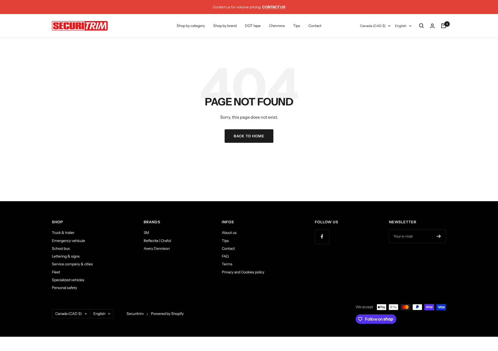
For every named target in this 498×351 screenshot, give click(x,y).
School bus (61, 248)
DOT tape (253, 25)
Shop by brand (225, 25)
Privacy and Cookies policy (243, 272)
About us (229, 232)
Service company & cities (72, 264)
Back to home (249, 136)
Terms (227, 264)
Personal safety (64, 287)
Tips (296, 25)
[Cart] (443, 25)
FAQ (225, 256)
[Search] (421, 25)
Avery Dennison (157, 248)
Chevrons (277, 25)
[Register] (439, 236)
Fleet (56, 272)
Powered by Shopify (167, 313)
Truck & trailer (63, 232)
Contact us (273, 7)
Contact (314, 25)
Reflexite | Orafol (157, 240)
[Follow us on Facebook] (322, 237)
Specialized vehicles (68, 280)
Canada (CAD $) (372, 26)
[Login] (432, 26)
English (400, 26)
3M (146, 232)
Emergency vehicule (68, 240)
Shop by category (191, 25)
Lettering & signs (66, 256)
